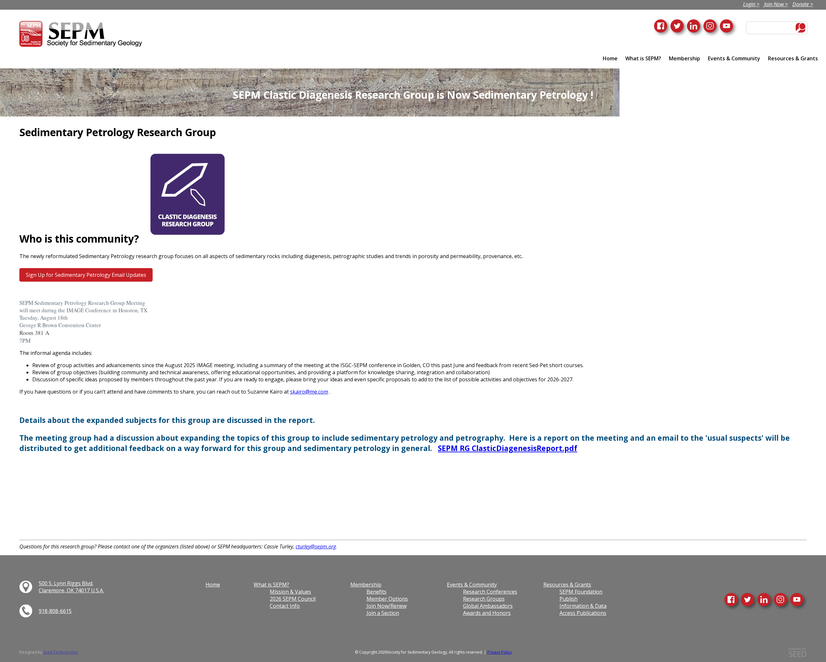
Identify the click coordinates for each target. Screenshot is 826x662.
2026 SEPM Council (293, 598)
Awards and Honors (487, 613)
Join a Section (383, 613)
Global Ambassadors (488, 605)
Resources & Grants (793, 58)
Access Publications (582, 613)
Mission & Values (290, 591)
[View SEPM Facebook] (731, 599)
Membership (684, 58)
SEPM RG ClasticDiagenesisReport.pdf (507, 448)
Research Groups (484, 598)
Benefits (377, 591)
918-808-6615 (55, 611)
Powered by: (798, 652)
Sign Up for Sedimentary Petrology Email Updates (86, 274)
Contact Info (285, 605)
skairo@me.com (309, 391)
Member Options (387, 598)
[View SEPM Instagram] (780, 599)
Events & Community (734, 58)
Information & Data (583, 605)
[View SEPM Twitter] (747, 599)
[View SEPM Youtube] (796, 599)
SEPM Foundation (580, 591)
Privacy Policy (499, 652)
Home (610, 58)
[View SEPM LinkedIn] (764, 599)
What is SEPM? (643, 58)
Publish (568, 598)
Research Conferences (490, 591)
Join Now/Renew (387, 605)
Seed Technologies (60, 652)
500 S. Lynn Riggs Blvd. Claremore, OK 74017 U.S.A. (71, 587)
